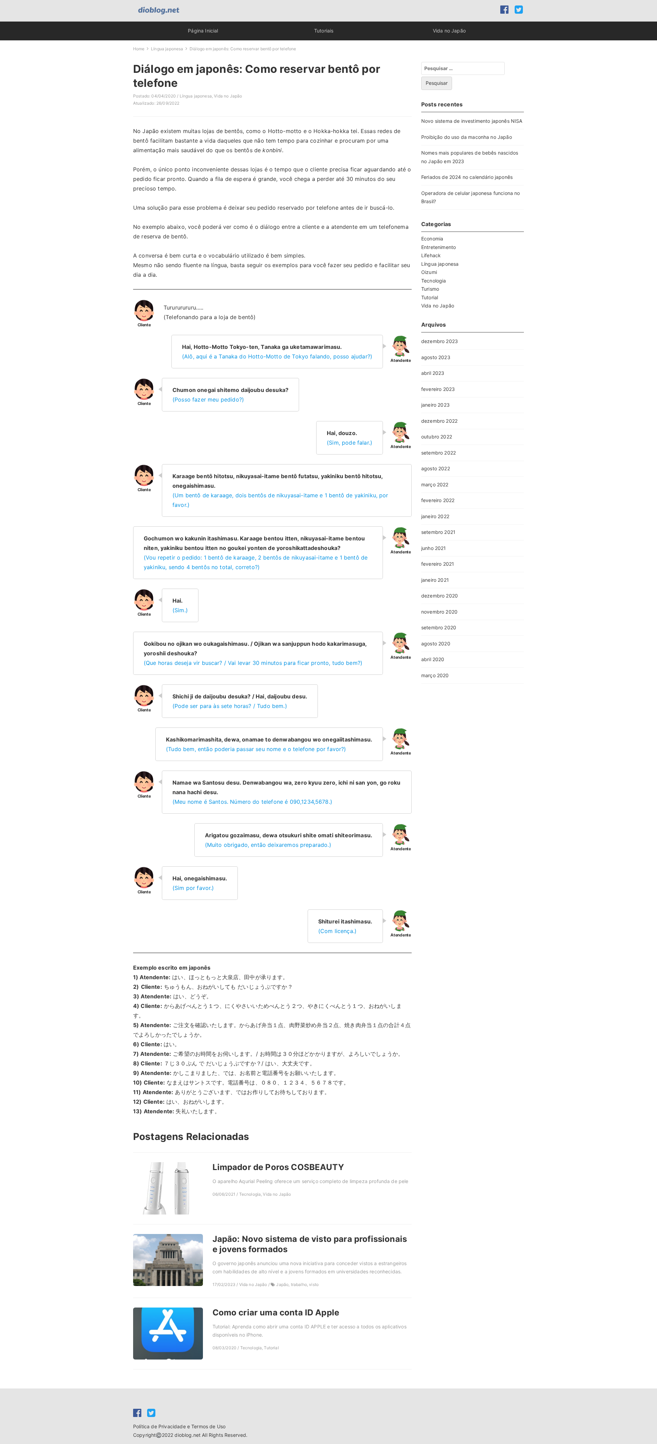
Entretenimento (438, 247)
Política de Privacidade (159, 1426)
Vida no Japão (449, 31)
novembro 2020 (439, 612)
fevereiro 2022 (437, 500)
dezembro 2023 (439, 341)
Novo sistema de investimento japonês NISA (472, 121)
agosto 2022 (435, 468)
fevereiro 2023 (438, 389)
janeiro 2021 (435, 580)
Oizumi (429, 272)
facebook (504, 9)
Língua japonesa (196, 96)
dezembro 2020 (439, 596)
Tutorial (429, 297)
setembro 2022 (438, 453)
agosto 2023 (435, 357)
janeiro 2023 (435, 405)
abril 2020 (433, 659)
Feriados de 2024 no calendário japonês (467, 177)
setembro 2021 (438, 532)
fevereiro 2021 (437, 564)
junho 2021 (433, 548)
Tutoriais (323, 31)
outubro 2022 (436, 436)
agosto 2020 (435, 643)
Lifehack (431, 255)
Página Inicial (203, 31)
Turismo (430, 289)
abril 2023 (433, 373)
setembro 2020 (438, 627)
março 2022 (435, 484)
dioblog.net (188, 1435)
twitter (519, 9)
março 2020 (435, 675)
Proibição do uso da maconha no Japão (466, 137)
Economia (432, 238)
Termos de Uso (208, 1426)
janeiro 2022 (435, 516)
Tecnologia (433, 281)
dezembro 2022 (439, 421)
